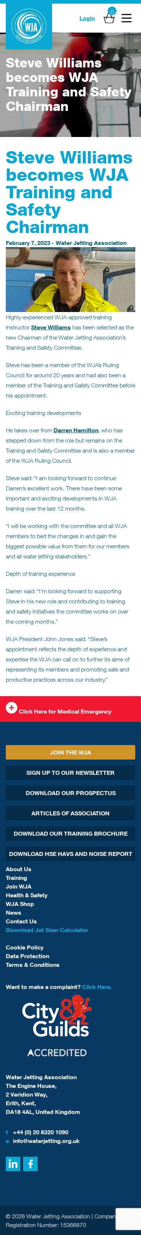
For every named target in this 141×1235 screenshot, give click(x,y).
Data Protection (27, 956)
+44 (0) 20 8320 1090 (37, 1132)
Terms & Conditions (33, 964)
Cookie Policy (24, 947)
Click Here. (97, 986)
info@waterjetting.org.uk (43, 1140)
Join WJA (18, 886)
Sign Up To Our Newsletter (70, 772)
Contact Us (21, 921)
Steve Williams (51, 327)
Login (87, 18)
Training (16, 877)
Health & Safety (26, 895)
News (13, 912)
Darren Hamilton (76, 430)
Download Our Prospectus (71, 793)
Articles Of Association (70, 813)
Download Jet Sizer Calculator (47, 929)
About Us (18, 869)
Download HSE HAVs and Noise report (70, 853)
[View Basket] (109, 18)
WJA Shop (20, 903)
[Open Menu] (126, 18)
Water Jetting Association (91, 242)
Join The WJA (70, 752)
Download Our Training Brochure (71, 833)
